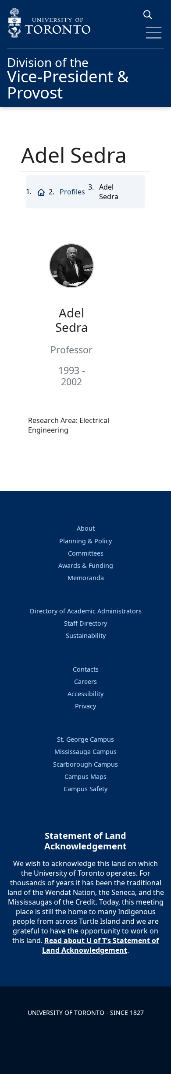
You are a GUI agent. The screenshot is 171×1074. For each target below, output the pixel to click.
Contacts (86, 669)
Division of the (68, 77)
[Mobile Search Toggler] (151, 14)
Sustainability (86, 635)
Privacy (85, 706)
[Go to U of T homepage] (85, 22)
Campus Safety (85, 789)
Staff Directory (85, 623)
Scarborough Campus (85, 764)
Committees (85, 553)
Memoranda (86, 578)
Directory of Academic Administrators (86, 611)
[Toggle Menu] (153, 32)
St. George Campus (85, 739)
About (86, 528)
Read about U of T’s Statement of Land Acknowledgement (100, 945)
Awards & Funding (85, 565)
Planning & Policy (85, 541)
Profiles (72, 192)
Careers (85, 681)
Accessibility (85, 694)
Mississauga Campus (85, 751)
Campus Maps (85, 776)
